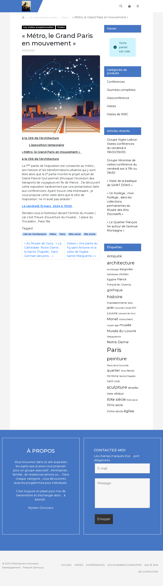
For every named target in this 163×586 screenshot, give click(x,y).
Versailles (133, 387)
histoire (114, 296)
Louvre (112, 313)
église (129, 411)
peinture (117, 358)
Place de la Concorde (117, 365)
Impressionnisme (117, 302)
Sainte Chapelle (127, 376)
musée (125, 325)
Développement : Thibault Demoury (23, 567)
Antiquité (114, 256)
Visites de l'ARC (117, 114)
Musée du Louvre (121, 331)
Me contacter (148, 571)
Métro (53, 234)
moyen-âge (113, 325)
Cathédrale (112, 274)
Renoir (131, 370)
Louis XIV (130, 307)
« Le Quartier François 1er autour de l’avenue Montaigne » (122, 226)
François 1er (113, 284)
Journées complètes (121, 90)
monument (126, 319)
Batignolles (126, 269)
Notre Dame (118, 342)
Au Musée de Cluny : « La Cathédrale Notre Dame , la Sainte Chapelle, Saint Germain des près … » (42, 250)
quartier (113, 370)
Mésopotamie (114, 336)
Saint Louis (113, 381)
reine (123, 371)
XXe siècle (89, 234)
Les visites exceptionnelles (43, 17)
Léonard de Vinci (127, 313)
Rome (114, 376)
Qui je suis (151, 564)
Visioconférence (118, 98)
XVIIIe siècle (115, 411)
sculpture (117, 387)
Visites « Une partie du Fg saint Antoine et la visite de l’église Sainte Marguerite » (82, 250)
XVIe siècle (132, 400)
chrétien (124, 274)
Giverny (126, 284)
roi (109, 376)
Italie (130, 303)
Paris (62, 234)
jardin (110, 307)
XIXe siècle (75, 234)
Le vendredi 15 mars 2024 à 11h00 (47, 206)
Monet (112, 319)
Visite (110, 393)
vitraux (119, 393)
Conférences (116, 82)
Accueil (66, 564)
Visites (64, 17)
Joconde (119, 308)
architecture (121, 263)
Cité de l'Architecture (34, 234)
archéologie (113, 269)
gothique (115, 290)
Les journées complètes (124, 564)
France (121, 279)
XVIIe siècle (115, 405)
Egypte (111, 279)
